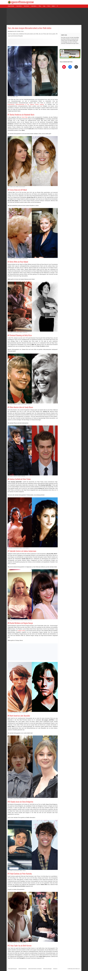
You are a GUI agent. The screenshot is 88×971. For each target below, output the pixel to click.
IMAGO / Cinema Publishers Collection (24, 404)
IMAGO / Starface (23, 870)
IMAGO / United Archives (14, 258)
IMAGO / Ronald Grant (23, 332)
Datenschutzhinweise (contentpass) (35, 968)
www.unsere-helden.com (75, 968)
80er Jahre (19, 6)
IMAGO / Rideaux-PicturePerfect (26, 619)
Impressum (55, 968)
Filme (40, 6)
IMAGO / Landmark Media (14, 798)
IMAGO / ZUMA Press (14, 476)
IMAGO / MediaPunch (13, 404)
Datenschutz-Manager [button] (47, 968)
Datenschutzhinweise (23, 968)
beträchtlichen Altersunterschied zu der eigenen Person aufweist (26, 104)
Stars (48, 6)
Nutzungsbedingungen (12, 968)
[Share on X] (76, 67)
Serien (53, 6)
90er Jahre (26, 6)
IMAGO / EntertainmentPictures (15, 619)
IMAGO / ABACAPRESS (22, 942)
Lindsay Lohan (21, 630)
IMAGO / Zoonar (13, 186)
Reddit (11, 96)
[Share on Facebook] (70, 67)
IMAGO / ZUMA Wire (21, 476)
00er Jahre (33, 6)
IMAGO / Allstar (15, 96)
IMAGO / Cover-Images (23, 798)
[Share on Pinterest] (64, 67)
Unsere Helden (11, 6)
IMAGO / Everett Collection (20, 186)
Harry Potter (25, 117)
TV (57, 6)
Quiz (44, 6)
